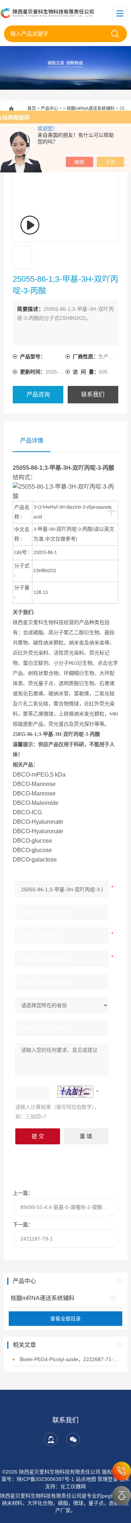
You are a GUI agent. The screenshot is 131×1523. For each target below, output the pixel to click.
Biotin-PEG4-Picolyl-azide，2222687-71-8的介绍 (69, 1359)
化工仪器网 (73, 1486)
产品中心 (49, 108)
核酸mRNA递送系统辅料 (91, 108)
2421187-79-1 (36, 1239)
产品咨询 (38, 394)
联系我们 (92, 394)
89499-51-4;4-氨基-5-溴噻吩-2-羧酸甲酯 (66, 1207)
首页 (31, 108)
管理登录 (108, 1479)
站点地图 (86, 1479)
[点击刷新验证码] (75, 1092)
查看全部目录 (65, 1319)
